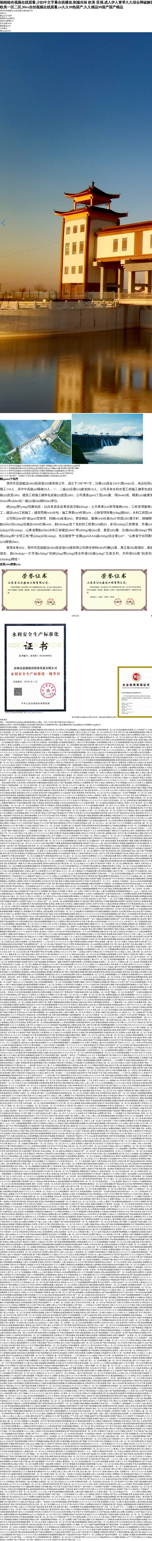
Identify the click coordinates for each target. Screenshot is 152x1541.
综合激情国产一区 (131, 992)
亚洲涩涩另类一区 (43, 977)
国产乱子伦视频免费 (62, 1040)
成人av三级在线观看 (91, 1020)
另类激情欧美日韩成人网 (29, 861)
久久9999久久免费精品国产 (94, 894)
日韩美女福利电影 (94, 1017)
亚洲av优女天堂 (29, 800)
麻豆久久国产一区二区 (91, 810)
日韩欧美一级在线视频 (48, 742)
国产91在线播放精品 (12, 1017)
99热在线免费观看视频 (42, 921)
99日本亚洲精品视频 (123, 874)
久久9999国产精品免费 (88, 866)
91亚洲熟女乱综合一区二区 (61, 1048)
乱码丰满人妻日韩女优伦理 (118, 788)
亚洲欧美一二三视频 (110, 1002)
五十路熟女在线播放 (74, 861)
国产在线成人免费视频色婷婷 (14, 768)
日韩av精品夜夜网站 (126, 1010)
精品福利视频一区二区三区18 (27, 924)
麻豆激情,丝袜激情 (118, 785)
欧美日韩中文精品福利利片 (49, 793)
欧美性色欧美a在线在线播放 (127, 760)
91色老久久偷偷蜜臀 (56, 1045)
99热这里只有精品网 (20, 906)
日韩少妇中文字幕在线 (85, 876)
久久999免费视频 (59, 765)
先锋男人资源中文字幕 (89, 1169)
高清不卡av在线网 (92, 909)
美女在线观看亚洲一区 (108, 1151)
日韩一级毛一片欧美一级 (26, 1040)
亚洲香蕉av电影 (145, 1159)
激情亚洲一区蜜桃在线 (13, 929)
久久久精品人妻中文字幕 (21, 760)
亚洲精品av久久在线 (47, 1030)
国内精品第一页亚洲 (64, 1136)
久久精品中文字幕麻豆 (46, 995)
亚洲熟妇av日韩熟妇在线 (38, 763)
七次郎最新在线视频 (90, 962)
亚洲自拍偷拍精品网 (51, 1022)
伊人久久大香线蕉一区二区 (116, 775)
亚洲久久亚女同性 (18, 783)
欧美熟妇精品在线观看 (119, 1166)
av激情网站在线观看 (136, 768)
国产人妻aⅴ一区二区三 (37, 1007)
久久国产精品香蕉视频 (54, 947)
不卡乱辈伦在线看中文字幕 (40, 884)
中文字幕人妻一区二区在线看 (109, 747)
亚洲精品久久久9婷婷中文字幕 (40, 1149)
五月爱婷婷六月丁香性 (29, 969)
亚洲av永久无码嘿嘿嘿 (35, 974)
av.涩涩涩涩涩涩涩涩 (143, 997)
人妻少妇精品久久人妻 (98, 808)
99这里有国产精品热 (31, 823)
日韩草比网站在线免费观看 (122, 821)
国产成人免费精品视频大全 (109, 995)
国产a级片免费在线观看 (131, 747)
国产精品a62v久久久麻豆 (34, 937)
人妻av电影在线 (60, 1020)
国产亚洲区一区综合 (134, 949)
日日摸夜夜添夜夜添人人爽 (69, 742)
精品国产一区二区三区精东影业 (12, 780)
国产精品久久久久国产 (116, 982)
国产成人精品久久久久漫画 (116, 1055)
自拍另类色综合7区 (13, 1151)
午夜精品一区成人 (67, 816)
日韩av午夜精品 (38, 803)
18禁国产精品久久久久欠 (74, 909)
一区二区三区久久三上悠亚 (64, 1144)
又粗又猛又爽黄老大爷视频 (114, 843)
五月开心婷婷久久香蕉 (126, 954)
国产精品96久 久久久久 (83, 1010)
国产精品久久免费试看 (117, 763)
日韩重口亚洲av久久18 (55, 1007)
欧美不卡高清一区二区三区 (111, 863)
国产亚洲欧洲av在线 (126, 868)
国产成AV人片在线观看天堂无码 (131, 914)
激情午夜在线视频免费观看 (40, 1133)
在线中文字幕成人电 (34, 932)
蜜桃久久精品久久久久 (13, 823)
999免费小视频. (78, 982)
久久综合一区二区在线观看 (54, 886)
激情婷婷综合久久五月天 (21, 1075)
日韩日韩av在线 (130, 1038)
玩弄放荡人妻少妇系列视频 (68, 1121)
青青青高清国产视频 (125, 841)
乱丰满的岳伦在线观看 (111, 765)
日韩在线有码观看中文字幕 (87, 1174)
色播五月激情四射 (130, 1075)
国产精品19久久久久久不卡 (61, 800)
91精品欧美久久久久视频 (21, 876)
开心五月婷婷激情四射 (87, 937)
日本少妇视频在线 (65, 757)
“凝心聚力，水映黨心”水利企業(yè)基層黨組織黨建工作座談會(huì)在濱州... (38, 476)
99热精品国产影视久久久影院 (24, 755)
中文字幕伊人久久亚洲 (90, 1012)
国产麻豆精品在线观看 (61, 884)
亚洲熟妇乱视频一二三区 (82, 1080)
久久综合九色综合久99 (99, 752)
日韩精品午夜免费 (122, 916)
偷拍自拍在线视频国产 (42, 750)
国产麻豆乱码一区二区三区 (68, 863)
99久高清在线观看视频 (107, 939)
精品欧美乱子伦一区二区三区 (69, 780)
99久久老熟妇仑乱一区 (116, 793)
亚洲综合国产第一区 (34, 1022)
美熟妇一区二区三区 (122, 1103)
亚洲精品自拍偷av (87, 934)
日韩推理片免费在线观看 (71, 962)
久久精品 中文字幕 (59, 1027)
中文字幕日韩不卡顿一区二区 (43, 841)
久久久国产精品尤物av (26, 954)
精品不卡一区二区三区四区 (25, 740)
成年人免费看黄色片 (138, 831)
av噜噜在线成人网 (131, 899)
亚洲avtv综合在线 (30, 879)
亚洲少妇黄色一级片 (144, 947)
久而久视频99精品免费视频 (132, 977)
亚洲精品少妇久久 (35, 886)
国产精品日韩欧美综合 (124, 1048)
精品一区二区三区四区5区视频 (133, 745)
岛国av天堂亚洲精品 (134, 790)
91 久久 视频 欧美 (9, 954)
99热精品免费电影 (120, 826)
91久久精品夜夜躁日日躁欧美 (134, 1096)
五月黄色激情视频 (122, 1053)
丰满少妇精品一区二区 (17, 1038)
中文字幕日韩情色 (127, 997)
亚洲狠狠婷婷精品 (123, 891)
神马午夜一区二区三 (38, 785)
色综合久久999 (87, 833)
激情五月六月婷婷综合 (121, 831)
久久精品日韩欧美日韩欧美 (114, 904)
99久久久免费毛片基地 (61, 921)
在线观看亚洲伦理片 (49, 866)
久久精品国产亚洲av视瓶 (45, 1070)
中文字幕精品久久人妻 (72, 818)
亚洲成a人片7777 (49, 810)
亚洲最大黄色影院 (53, 972)
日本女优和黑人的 (139, 937)
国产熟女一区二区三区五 (65, 740)
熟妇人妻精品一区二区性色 (72, 775)
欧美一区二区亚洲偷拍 (70, 745)
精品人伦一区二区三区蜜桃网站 (52, 861)
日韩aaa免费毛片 (142, 805)
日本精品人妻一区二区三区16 (106, 1063)
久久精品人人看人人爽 (136, 775)
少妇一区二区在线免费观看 (28, 805)
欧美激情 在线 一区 (36, 775)
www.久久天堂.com (105, 790)
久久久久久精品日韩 (91, 985)
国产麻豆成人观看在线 (69, 1126)
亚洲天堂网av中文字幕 (13, 821)
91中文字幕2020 (32, 742)
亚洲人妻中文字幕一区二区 (57, 1060)
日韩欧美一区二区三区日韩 (103, 1015)
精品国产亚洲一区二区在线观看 (50, 1111)
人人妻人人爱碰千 (76, 1060)
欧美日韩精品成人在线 (63, 1085)
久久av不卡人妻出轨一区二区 (80, 785)
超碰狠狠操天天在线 (134, 843)
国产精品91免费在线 (8, 1012)
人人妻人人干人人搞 (69, 937)
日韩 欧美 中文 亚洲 (68, 1174)
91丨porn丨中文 (9, 1123)
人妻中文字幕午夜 (93, 1025)
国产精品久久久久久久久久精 (136, 1133)
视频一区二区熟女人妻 (132, 1070)
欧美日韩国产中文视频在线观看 (44, 798)
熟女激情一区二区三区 (87, 1070)
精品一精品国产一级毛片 (65, 1055)
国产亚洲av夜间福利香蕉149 (23, 808)
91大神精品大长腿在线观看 (83, 1141)
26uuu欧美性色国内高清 (98, 1136)
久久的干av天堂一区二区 (19, 1176)
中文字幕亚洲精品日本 (24, 921)
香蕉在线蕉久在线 (86, 1005)
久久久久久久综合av (86, 1126)
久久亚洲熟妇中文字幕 (9, 747)
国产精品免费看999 (102, 876)
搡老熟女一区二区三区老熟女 (89, 1156)
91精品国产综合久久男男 (99, 778)
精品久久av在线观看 (63, 1032)
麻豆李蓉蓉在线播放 (79, 942)
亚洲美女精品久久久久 (33, 868)
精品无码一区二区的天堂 (54, 909)
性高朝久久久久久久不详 (141, 1078)
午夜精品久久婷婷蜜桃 (22, 911)
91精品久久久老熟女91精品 (58, 1123)
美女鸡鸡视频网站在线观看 (109, 886)
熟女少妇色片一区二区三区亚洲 (15, 775)
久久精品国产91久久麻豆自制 (91, 896)
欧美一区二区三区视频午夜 (18, 904)
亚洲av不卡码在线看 (105, 1103)
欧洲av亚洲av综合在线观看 (60, 737)
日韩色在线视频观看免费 (92, 818)
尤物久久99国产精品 (21, 1131)
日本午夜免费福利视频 (63, 1068)
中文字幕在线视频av (88, 742)
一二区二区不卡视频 (115, 899)
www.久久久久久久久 (65, 1108)
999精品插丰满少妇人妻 (26, 1027)
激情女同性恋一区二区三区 (110, 1171)
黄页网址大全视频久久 (41, 927)
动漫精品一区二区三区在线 (110, 977)
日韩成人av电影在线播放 (128, 929)
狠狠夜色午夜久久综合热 (107, 1131)
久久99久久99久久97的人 (49, 924)
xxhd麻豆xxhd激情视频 (9, 899)
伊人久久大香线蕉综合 (78, 795)
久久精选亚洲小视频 (83, 816)
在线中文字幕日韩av (81, 800)
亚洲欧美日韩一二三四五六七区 (54, 899)
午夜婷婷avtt (42, 879)
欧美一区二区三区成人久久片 (114, 795)
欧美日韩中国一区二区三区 (57, 785)
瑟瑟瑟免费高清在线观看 (69, 831)
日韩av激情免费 (136, 980)
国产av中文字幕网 (138, 874)
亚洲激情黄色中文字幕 (46, 1035)
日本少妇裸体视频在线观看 (64, 914)
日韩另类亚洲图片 (104, 831)
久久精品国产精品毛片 (22, 841)
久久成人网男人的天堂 (136, 752)
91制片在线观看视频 (36, 848)
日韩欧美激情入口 (60, 755)
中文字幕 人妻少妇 (140, 1111)
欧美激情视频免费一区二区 (121, 959)
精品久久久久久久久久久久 (138, 1055)
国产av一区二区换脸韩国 (137, 921)
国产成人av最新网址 (10, 1048)
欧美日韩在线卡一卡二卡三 (71, 1161)
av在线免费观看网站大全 (27, 788)
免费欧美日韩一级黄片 (131, 863)
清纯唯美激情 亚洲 (118, 1088)
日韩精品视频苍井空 (122, 1176)
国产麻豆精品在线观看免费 (29, 1159)
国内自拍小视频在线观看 (47, 853)
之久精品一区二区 (121, 866)
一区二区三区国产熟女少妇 (42, 1068)
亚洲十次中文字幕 (119, 833)
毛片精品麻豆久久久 (55, 1169)
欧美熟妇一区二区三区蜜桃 (20, 1002)
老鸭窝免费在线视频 (77, 1123)
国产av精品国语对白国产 (34, 1098)
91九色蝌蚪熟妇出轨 (48, 967)
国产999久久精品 (42, 770)
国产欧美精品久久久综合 (19, 939)
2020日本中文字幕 (116, 1040)
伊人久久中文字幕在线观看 (63, 732)
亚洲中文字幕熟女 (23, 765)
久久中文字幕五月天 (123, 1025)
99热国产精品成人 (65, 959)
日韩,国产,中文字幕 (7, 1032)
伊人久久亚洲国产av (126, 1151)
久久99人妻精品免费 (77, 1050)
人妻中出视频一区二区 (135, 750)
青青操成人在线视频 (132, 1040)
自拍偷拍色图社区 (15, 1045)
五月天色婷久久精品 (117, 735)
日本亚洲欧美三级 (44, 1015)
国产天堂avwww (104, 750)
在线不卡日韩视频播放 (98, 1106)
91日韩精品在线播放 (49, 1159)
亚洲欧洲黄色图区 (7, 1166)
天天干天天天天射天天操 (92, 1154)
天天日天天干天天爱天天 (68, 1005)
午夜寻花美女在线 (41, 1000)
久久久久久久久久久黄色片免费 (46, 833)
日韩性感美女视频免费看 (135, 879)
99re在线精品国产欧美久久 (68, 853)
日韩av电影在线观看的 (114, 1075)
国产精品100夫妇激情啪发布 (38, 737)
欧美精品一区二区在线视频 (10, 866)
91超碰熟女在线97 (100, 763)
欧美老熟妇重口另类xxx (72, 974)
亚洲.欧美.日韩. (114, 851)
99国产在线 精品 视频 (12, 735)
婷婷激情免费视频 (30, 985)
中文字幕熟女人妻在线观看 (42, 911)
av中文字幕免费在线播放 (136, 1085)
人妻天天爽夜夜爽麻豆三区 (81, 821)
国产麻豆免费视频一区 (39, 1012)
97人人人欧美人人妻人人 (108, 828)
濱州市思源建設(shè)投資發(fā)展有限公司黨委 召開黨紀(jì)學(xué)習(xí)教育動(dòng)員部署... (45, 466)
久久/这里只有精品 (62, 821)
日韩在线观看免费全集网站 (68, 896)
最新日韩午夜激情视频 (27, 1053)
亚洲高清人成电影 (15, 881)
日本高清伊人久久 (45, 871)
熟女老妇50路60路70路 (89, 745)
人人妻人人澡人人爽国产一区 (41, 939)
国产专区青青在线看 (30, 735)
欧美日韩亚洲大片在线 (89, 853)
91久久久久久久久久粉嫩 (142, 1025)
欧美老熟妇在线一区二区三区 (70, 1093)
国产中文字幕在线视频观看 (16, 1126)
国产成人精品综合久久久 (78, 778)
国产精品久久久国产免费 (21, 1113)
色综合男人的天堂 (10, 853)
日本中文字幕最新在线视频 (96, 982)
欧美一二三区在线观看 (67, 1073)
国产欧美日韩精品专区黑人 (123, 757)
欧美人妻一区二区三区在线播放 (105, 1010)
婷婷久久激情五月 (32, 828)
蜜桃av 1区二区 (71, 750)
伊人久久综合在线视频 (77, 1128)
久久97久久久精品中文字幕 (138, 1022)
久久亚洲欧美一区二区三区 (25, 1085)
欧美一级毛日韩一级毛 (11, 977)
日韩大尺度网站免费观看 (125, 924)
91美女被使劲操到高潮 (39, 904)
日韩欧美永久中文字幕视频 (115, 783)
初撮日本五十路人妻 (108, 932)
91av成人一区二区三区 (72, 856)
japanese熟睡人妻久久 (133, 773)
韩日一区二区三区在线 (98, 1146)
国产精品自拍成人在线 (96, 927)
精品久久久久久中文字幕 (121, 937)
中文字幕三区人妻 (121, 732)
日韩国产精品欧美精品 (63, 808)
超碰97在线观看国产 (49, 874)
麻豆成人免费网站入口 (46, 740)
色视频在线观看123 (128, 770)
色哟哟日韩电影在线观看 (17, 962)
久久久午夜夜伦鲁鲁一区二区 (90, 803)
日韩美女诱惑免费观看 (133, 1017)
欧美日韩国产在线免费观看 (16, 737)
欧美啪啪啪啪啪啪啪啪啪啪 (104, 760)
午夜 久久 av (11, 836)
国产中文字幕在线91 (117, 879)
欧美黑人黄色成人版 (137, 1166)
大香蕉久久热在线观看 (32, 1156)
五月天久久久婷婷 (134, 783)
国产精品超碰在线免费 (96, 1133)
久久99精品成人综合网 (123, 1126)
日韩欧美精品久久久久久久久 (48, 957)
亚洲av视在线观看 (23, 836)
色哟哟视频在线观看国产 (31, 959)
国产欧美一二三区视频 (113, 1113)
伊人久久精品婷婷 (100, 788)
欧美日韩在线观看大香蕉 (95, 768)
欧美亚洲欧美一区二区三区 (44, 1080)
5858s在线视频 (37, 1161)
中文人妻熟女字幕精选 (122, 1091)
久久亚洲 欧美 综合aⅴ (41, 949)
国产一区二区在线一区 (136, 889)
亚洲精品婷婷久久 (119, 1005)
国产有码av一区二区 (23, 1166)
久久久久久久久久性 (63, 1017)
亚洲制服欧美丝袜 (136, 808)
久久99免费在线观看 (129, 894)
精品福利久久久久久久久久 (121, 876)
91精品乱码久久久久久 (140, 1141)
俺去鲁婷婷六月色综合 (140, 1103)
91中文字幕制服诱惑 (56, 879)
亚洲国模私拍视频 (108, 1116)
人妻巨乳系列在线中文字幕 (27, 773)
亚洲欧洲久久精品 (23, 894)
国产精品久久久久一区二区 (63, 871)
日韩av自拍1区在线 (44, 1027)
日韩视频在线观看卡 (84, 740)
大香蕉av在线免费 (19, 1118)
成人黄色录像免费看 (29, 816)
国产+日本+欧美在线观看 (106, 841)
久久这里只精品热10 (40, 1113)
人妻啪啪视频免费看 (23, 1123)
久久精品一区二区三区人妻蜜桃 (25, 964)
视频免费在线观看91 (31, 818)
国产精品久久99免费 (57, 891)
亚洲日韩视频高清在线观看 (56, 1128)
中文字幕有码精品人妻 (13, 1156)
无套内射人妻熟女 (89, 1131)
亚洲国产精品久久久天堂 (24, 914)
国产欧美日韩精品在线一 (72, 932)
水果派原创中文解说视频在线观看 (39, 783)
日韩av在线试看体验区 (20, 1133)
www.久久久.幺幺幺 (65, 874)
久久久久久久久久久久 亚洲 (76, 1045)
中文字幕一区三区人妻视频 (69, 1103)
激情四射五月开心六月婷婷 (27, 793)
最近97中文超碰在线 (139, 871)
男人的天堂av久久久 (80, 808)
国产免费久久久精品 (24, 826)
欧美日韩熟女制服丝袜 (135, 1060)
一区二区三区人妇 (112, 755)
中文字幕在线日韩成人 (132, 1113)
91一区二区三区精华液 (83, 1053)
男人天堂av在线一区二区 (99, 1166)
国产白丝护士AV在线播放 (49, 735)
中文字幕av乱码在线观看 (32, 863)
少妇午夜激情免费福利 (99, 1022)
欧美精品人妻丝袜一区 (18, 1101)
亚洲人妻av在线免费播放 (14, 778)
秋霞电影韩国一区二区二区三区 (16, 1060)
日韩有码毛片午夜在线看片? (68, 858)
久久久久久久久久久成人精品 (89, 1038)
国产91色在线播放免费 (22, 803)
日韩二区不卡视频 (53, 836)
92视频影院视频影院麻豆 (21, 798)
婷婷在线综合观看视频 (79, 884)
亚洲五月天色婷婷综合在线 (61, 990)
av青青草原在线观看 (136, 987)
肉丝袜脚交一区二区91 (89, 886)
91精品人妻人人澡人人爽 (66, 1030)
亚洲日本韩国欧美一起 (92, 770)
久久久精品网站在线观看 (14, 851)
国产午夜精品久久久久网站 (109, 1174)
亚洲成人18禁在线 (55, 763)
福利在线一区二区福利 (11, 1080)
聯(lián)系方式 (5, 31)
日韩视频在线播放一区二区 (131, 846)
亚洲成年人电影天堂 (140, 1108)
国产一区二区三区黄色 (127, 1093)
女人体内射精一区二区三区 (11, 732)
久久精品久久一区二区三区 (109, 836)
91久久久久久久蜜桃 (141, 964)
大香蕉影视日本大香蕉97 (111, 1156)
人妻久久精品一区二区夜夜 (70, 1164)
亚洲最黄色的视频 (131, 896)
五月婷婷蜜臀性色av (43, 997)
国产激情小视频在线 (12, 831)
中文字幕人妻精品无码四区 (108, 997)
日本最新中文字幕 (29, 1035)
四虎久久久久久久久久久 (53, 1131)
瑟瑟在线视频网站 (128, 995)
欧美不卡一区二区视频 (70, 957)
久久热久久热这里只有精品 (135, 1007)
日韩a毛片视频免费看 (88, 957)
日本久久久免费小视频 (66, 798)
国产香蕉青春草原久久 (91, 868)
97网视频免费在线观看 (117, 949)
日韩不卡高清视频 (94, 1002)
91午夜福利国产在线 (36, 1126)
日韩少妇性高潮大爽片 (45, 1017)
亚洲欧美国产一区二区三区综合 (40, 1144)
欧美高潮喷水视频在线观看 (113, 1101)
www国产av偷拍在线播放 (12, 985)
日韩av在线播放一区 (23, 942)
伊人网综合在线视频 (79, 773)
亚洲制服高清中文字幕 (110, 1027)
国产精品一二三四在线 (72, 1111)
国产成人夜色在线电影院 (58, 838)
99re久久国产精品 (105, 889)
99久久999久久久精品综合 (128, 1159)
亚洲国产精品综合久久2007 (30, 1005)
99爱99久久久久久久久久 (58, 1000)
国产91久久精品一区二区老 (69, 1058)
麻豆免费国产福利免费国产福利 (105, 929)
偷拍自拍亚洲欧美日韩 (117, 752)
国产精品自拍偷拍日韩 (139, 1045)
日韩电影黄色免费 (46, 1083)
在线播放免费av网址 (30, 732)
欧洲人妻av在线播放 (18, 891)
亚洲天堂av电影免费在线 (63, 1083)
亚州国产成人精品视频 (81, 1091)
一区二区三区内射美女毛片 (48, 788)
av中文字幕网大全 (30, 1111)
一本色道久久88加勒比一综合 (122, 881)
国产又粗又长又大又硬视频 (37, 891)
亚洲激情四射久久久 (53, 919)
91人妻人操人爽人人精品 (43, 1020)
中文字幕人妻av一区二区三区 (67, 995)
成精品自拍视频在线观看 (106, 919)
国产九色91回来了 (106, 1121)
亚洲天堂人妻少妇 (101, 1141)
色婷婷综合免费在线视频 (126, 939)
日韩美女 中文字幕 (15, 1058)
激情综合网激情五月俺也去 (113, 803)
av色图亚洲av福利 (55, 1012)
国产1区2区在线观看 (126, 909)
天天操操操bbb (113, 1118)
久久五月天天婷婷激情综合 (68, 866)
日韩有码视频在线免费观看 (87, 1030)
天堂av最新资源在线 (74, 770)
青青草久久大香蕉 (18, 1169)
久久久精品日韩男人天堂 (104, 964)
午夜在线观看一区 (137, 1176)
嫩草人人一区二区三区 (66, 969)
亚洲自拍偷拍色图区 (106, 1149)
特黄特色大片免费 (102, 901)
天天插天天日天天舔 (101, 740)
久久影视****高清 (131, 1050)
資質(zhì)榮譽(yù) (6, 21)
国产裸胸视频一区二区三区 (136, 793)
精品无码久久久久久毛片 (63, 1053)
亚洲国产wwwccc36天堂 (58, 760)
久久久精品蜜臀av (121, 1149)
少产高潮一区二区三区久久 (15, 1106)
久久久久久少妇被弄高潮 (31, 745)
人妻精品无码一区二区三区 (112, 1038)
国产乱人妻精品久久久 (134, 1073)
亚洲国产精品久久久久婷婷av (31, 901)
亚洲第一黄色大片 (104, 937)
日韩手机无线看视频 (117, 1136)
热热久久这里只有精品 (128, 1063)
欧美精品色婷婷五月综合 (63, 1088)
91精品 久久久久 (45, 732)
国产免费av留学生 (43, 800)
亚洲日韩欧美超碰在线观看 (92, 1164)
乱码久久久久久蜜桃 (95, 737)
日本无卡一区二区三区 (84, 851)
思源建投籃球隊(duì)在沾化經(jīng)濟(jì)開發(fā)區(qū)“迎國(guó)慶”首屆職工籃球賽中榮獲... (44, 468)
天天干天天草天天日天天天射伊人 (23, 957)
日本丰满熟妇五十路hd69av (33, 1154)
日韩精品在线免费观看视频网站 (15, 1007)
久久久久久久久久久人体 (117, 921)
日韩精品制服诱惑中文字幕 (68, 934)
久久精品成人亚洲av (45, 1085)
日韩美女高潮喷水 (128, 947)
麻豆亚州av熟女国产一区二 (84, 919)
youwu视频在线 (67, 919)
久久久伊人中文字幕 (16, 828)
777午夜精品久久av (83, 1055)
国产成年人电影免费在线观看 (73, 972)
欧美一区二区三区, (13, 790)
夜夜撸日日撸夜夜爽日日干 (132, 974)
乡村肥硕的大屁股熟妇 (20, 972)
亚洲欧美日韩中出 (71, 848)
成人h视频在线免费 (105, 866)
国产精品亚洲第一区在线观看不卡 (21, 1121)
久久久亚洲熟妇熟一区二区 (78, 755)
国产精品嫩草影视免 (99, 969)
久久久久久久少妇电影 (100, 1078)
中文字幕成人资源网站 (107, 798)
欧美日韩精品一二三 (116, 1073)
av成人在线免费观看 (110, 1154)
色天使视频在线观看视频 (106, 954)
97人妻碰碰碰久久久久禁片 (79, 1043)
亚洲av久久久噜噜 (7, 1010)
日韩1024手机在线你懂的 (138, 1000)
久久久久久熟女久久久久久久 (115, 780)
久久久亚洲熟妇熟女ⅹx (102, 785)
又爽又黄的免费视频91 (60, 1015)
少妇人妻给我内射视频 (24, 990)
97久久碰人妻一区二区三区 (130, 1118)
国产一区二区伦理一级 (53, 901)
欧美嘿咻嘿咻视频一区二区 (64, 939)
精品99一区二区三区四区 (119, 1045)
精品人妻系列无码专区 (46, 1010)
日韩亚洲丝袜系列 (82, 1022)
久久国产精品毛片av (119, 1000)
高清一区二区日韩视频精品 (137, 785)
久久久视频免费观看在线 (60, 1065)
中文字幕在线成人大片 (115, 1133)
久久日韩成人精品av (31, 929)
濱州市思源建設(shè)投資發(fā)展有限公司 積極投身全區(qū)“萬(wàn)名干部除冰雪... (41, 473)
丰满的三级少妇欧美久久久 (111, 1012)
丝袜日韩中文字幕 (44, 747)
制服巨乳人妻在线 (20, 1043)
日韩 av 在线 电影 (144, 1144)
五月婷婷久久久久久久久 (90, 858)
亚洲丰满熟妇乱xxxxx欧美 (110, 846)
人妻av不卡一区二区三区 (100, 959)
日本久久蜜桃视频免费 (13, 818)
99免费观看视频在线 (88, 1176)
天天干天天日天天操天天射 (48, 816)
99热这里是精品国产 (53, 937)
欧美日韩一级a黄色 (106, 1169)
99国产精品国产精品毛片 (62, 747)
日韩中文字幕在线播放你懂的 (80, 838)
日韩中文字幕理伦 (78, 1101)
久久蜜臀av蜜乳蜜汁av (35, 919)
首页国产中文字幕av (100, 1073)
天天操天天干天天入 (129, 818)
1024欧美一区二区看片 (96, 773)
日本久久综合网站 (52, 1098)
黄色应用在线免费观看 (49, 1058)
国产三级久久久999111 (48, 773)
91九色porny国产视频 (125, 798)
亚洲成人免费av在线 (56, 904)
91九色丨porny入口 (33, 780)
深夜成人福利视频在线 (115, 773)
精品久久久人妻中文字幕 (90, 863)
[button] (3, 223)
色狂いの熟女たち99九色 (52, 932)
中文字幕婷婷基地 (63, 1075)
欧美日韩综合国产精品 (44, 914)
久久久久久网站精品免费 (106, 856)
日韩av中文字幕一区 (129, 886)
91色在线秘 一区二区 (31, 1103)
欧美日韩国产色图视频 (74, 949)
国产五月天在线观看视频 (89, 813)
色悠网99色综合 (16, 1164)
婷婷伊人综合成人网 (60, 1133)
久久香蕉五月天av (50, 896)
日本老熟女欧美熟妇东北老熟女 (101, 916)
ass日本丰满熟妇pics (91, 846)
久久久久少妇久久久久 (82, 1048)
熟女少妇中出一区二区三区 (46, 1121)
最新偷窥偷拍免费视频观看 (71, 843)
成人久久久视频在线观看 (94, 1065)
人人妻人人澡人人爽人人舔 (89, 1116)
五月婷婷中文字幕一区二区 (120, 1141)
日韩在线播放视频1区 (103, 757)
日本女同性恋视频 (104, 871)
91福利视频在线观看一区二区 (69, 828)
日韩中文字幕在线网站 (32, 881)
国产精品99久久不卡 (80, 1136)
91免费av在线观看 (36, 906)
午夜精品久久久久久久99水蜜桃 (80, 760)
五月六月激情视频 (46, 1088)
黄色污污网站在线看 (125, 856)
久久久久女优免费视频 (64, 841)
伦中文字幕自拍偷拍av (126, 858)
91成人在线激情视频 (11, 871)
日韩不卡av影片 (99, 1080)
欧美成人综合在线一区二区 (13, 967)
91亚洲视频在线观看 (132, 969)
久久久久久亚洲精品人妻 (19, 1025)
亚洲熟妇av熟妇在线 (68, 924)
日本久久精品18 (119, 790)
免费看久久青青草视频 (15, 813)
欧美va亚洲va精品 (141, 740)
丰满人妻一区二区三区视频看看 (66, 1171)
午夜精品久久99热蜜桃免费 (85, 871)
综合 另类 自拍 (132, 795)
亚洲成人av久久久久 (128, 1027)
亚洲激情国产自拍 (128, 765)
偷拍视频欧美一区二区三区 (93, 974)
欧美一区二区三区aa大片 (128, 828)
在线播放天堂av (57, 997)
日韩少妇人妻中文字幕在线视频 (109, 1070)
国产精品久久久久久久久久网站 (44, 876)
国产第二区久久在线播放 (129, 1154)
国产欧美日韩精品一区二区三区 (69, 810)
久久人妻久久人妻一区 (89, 1121)
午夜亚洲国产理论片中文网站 (41, 952)
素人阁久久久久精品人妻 (10, 1055)
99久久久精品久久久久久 (40, 1025)
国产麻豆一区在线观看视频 (92, 987)
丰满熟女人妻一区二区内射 (129, 962)
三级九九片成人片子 (83, 732)
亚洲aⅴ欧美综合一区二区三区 (56, 778)
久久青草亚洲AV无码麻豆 (72, 985)
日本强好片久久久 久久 (80, 805)
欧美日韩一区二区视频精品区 (88, 906)
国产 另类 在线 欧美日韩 (47, 757)
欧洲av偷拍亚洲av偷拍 (107, 1030)
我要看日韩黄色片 (75, 1027)
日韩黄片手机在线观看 (96, 942)
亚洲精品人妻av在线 (108, 858)
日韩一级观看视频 (74, 765)
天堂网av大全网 (125, 1032)
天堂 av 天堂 (46, 752)
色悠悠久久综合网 (118, 911)
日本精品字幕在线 (57, 949)
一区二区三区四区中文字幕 (59, 1106)
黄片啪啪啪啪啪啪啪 (131, 861)
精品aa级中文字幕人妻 (113, 1065)
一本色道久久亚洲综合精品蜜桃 (84, 747)
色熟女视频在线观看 (89, 1103)
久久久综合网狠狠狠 (91, 932)
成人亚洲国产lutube (27, 1070)
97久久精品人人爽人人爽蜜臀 (92, 1058)
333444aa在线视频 (136, 866)
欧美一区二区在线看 (114, 990)
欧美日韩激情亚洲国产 (72, 987)
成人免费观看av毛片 (143, 924)
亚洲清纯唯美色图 (104, 1111)
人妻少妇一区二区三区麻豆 (74, 768)
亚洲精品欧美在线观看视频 (52, 980)
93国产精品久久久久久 (44, 808)
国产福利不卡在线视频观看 (61, 1141)
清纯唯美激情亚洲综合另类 (83, 757)
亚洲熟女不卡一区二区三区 (114, 737)
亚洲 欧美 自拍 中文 (108, 813)
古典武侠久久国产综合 (97, 899)
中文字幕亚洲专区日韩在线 (81, 1096)
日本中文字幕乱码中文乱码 (109, 745)
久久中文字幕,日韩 (44, 755)
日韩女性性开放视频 (47, 1136)
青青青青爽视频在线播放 (134, 1101)
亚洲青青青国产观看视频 (34, 947)
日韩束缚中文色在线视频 (54, 1154)
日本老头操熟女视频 (25, 1000)
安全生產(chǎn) (6, 23)
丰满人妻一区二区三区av (115, 1035)
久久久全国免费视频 (66, 851)
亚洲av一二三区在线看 (65, 929)
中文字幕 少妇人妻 (117, 944)
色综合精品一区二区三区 (86, 954)
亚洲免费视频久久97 (113, 974)
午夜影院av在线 (77, 1065)
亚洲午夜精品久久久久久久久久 (25, 934)
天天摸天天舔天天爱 (133, 1136)
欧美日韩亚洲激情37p (103, 826)
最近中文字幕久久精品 (135, 737)
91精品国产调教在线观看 (122, 1111)
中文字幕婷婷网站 (85, 763)
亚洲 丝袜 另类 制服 (130, 972)
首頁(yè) (3, 13)
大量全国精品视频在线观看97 (85, 874)
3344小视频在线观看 (103, 848)
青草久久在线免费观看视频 (16, 848)
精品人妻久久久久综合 (115, 1007)
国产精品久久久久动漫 (48, 934)
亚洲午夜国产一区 (32, 851)
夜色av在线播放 (14, 745)
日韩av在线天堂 (29, 821)
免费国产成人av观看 (12, 959)
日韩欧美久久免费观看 (81, 783)
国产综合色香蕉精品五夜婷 (137, 838)
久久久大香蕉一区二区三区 (124, 805)
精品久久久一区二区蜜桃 (132, 1012)
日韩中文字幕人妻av (92, 891)
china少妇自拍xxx (118, 750)
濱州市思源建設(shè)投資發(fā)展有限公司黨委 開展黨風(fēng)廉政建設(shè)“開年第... (42, 471)
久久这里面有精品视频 (23, 949)
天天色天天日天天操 (50, 881)
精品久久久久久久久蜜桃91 (112, 1017)
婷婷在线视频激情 (143, 858)
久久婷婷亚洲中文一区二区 (96, 1050)
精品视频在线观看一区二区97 (101, 805)
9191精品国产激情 (87, 901)
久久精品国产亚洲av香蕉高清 (72, 793)
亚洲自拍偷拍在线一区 (102, 821)
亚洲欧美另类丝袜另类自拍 (125, 884)
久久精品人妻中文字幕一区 (46, 1073)
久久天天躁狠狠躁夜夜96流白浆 (124, 742)
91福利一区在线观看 (129, 1174)
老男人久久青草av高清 (48, 851)
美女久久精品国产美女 (83, 929)
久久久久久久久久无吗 (98, 800)
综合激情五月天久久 (124, 1116)
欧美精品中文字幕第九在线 (98, 1045)
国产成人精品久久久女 (79, 1106)
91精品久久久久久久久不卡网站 (68, 889)
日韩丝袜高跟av (21, 763)
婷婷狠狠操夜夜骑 (96, 1032)
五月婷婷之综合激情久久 (126, 932)
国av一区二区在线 (79, 737)
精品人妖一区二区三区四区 (111, 810)
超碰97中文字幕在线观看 (45, 1055)
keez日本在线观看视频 (143, 881)
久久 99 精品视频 (98, 1055)
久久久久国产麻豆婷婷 (48, 823)
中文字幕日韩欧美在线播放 (120, 1078)
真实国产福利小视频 (138, 788)
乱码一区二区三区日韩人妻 (18, 952)
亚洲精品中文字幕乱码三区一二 (16, 1065)
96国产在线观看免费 (94, 1101)
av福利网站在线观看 (101, 944)
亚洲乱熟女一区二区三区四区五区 (125, 1098)
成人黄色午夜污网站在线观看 (19, 1068)
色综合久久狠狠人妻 (80, 1032)
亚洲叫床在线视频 (52, 803)
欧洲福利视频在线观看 (93, 1060)
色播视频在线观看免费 (26, 795)
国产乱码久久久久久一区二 (125, 1043)
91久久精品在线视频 (103, 1098)
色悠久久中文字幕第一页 (66, 967)
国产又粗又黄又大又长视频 (84, 841)
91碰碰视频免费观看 (89, 889)
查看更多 (3, 720)
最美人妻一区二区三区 (35, 1038)
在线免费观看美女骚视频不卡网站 (32, 1128)
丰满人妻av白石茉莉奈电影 (96, 921)
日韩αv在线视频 (58, 750)
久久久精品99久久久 (52, 1161)
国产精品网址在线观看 (11, 1138)
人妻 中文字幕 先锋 (105, 853)
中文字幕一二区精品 (77, 952)
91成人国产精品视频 (8, 1078)
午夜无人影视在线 (115, 1106)
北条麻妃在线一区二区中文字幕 (69, 846)
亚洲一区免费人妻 (63, 826)
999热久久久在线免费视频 (72, 894)
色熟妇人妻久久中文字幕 (78, 899)
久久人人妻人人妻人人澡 (34, 778)
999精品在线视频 (12, 1070)
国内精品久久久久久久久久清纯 (62, 954)
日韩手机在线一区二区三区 (95, 793)
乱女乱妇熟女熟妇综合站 (51, 745)
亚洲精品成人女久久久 (54, 974)
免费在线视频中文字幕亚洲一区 (101, 884)
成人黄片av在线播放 (38, 1060)
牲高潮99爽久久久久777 (15, 932)
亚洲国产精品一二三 (14, 980)
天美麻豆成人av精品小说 (136, 763)
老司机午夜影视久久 (57, 770)
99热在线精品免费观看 (96, 990)
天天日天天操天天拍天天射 (98, 1085)
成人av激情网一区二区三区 (31, 1050)
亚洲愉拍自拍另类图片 (66, 1159)
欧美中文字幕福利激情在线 (69, 790)
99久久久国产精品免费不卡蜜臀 (47, 843)
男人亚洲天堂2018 (43, 1048)
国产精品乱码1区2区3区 (125, 813)
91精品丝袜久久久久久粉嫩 (122, 816)
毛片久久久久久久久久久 (60, 942)
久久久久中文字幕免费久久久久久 (90, 967)
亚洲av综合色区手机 (45, 1040)
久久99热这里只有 (109, 952)
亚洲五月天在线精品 (18, 1022)
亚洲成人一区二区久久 (108, 962)
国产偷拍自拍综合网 (23, 846)
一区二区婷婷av (77, 1040)
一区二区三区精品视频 (63, 982)
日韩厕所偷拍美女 (52, 1126)
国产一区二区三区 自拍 (44, 944)
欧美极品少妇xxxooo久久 (21, 1171)
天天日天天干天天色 (55, 1146)
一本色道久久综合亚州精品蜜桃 (18, 992)
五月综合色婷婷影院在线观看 (121, 740)
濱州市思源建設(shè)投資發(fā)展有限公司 (16, 11)
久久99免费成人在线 (129, 823)
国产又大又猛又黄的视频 (88, 750)
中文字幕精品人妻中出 (132, 810)
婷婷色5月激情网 (140, 856)
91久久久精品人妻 (39, 1096)
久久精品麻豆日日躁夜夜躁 (83, 911)
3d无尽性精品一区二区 (117, 800)
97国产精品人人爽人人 (48, 969)
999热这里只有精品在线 (26, 1015)
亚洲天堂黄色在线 (113, 894)
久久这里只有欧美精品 (111, 818)
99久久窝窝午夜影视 (84, 735)
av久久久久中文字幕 (96, 1075)
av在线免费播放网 (83, 969)
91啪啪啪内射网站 (7, 750)
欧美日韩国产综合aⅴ (26, 916)
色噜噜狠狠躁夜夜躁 (137, 732)
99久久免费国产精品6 (68, 1038)
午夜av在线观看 (57, 977)
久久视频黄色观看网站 (29, 1030)
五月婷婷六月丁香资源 (61, 992)
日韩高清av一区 (125, 1108)
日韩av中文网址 (17, 937)
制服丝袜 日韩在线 (51, 790)
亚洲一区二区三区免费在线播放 (44, 846)
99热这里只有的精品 (135, 848)
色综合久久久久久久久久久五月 (88, 914)
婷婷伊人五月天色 (15, 1154)
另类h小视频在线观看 (105, 957)
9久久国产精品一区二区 (45, 821)
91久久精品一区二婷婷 (89, 836)
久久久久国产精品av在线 (36, 768)
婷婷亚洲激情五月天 (36, 1174)
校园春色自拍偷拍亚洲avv (25, 1116)
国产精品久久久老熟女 (27, 995)
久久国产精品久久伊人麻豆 (22, 833)
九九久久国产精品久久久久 (94, 775)
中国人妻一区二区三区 (92, 1027)
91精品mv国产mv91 (115, 1146)
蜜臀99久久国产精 (100, 851)
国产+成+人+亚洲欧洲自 (54, 1118)
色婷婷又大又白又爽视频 (30, 874)
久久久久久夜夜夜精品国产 (59, 1101)
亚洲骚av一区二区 (10, 805)
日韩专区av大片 (9, 826)
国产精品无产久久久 (88, 831)
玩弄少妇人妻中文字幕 (104, 1126)
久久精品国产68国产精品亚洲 (27, 1032)
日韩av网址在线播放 (105, 1176)
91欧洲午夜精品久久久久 (20, 1146)
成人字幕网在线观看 (131, 1058)
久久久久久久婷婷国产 (70, 836)
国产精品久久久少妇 (117, 1085)
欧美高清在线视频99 (130, 1156)
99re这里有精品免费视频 (95, 1123)
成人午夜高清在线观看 (102, 1005)
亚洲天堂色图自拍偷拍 (35, 987)
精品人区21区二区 (72, 886)
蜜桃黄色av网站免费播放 (101, 816)
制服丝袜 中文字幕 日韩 (61, 752)
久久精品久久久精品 (73, 1154)
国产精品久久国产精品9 (47, 813)
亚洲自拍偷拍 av (44, 1138)
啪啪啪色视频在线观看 (73, 977)
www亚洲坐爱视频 (87, 980)
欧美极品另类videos (71, 980)
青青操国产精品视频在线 (60, 1025)
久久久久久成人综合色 (122, 1083)
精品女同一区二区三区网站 (132, 1171)
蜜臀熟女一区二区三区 (133, 1146)
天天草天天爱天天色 (127, 1080)
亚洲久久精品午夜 (119, 1161)
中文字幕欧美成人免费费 (93, 1113)
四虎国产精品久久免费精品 (83, 1068)
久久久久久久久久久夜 (48, 828)
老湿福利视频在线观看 (27, 747)
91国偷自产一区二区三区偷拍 (49, 985)
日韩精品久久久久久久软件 (85, 1108)
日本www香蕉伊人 (94, 795)
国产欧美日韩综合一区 (18, 886)
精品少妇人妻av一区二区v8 (13, 896)
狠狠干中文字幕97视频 (131, 1128)
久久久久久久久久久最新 (84, 964)
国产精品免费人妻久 (43, 795)
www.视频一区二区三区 (88, 995)
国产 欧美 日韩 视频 (21, 884)
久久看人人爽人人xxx (138, 934)
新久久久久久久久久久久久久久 (55, 1050)
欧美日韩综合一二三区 (116, 838)
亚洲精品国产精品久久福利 (15, 742)
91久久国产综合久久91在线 (140, 1053)
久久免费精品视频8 (67, 735)
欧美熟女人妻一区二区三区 (91, 823)
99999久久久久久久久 (12, 1035)
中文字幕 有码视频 (97, 755)
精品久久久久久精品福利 (23, 982)
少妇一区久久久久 (27, 843)
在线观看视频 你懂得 (70, 901)
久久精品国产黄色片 (137, 778)
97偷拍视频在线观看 (11, 1005)
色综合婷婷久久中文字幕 (12, 1103)
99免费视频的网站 (107, 1025)
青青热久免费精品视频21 (111, 1128)
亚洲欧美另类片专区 (123, 1169)
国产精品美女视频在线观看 (70, 833)
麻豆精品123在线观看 (108, 1159)
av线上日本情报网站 (14, 800)
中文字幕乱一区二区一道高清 (26, 1088)
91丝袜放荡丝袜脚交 (114, 927)
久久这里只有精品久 (90, 828)
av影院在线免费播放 (62, 805)
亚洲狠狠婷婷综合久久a (110, 770)
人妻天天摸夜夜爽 (85, 788)
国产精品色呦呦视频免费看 (24, 770)
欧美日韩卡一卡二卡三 (101, 881)
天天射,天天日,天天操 (79, 1075)
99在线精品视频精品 (103, 911)
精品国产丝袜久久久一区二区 (44, 826)
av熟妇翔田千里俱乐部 (11, 816)
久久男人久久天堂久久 (33, 896)
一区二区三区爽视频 (94, 947)
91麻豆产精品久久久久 (78, 1000)
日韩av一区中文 (59, 1149)
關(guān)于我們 (6, 16)
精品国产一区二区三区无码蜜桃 (29, 810)
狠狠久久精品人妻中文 (28, 871)
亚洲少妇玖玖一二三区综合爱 (43, 1075)
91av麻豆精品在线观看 (37, 1043)
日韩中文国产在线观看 (111, 947)
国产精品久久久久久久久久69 (95, 1118)
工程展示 (3, 28)
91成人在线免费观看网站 (43, 982)
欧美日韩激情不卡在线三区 (86, 939)
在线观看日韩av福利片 (108, 1093)
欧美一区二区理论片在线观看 (130, 1002)
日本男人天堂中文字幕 (94, 904)
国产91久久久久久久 (60, 795)
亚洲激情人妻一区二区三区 (71, 868)
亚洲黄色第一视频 (15, 863)
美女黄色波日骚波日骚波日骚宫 (76, 879)
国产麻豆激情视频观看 (133, 967)
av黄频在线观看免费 (49, 780)
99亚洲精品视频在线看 (48, 1108)
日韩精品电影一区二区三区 (18, 785)
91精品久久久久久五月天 (92, 765)
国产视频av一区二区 (116, 992)
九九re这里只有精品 (86, 848)
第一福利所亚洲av (55, 894)
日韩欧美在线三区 (70, 763)
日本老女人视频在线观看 (75, 904)
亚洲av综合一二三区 (106, 874)
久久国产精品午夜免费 (103, 934)
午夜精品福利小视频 (55, 768)
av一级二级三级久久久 (111, 823)
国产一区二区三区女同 (22, 889)
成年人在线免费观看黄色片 (130, 755)
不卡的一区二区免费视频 (137, 826)
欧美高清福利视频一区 (80, 752)
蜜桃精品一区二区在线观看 (116, 768)
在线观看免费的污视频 (85, 924)
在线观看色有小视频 (128, 1068)
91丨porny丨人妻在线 (139, 891)
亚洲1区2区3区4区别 (40, 760)
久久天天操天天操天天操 (21, 1096)
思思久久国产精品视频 (24, 750)
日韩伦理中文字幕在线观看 (32, 790)
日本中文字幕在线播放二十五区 (35, 1045)
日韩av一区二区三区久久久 (48, 831)
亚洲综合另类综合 (133, 901)
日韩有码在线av (112, 1123)
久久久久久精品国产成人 (60, 927)
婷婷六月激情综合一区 (109, 909)
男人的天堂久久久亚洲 (102, 1144)
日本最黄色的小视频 (135, 833)
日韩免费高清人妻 (104, 742)
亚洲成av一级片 (16, 1111)
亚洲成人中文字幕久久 (118, 1022)
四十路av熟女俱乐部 (89, 790)
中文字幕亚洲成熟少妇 (135, 904)
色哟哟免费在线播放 (116, 1050)
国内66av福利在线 (50, 863)
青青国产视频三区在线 (99, 879)
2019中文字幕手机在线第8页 (30, 752)
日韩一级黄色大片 (25, 1091)
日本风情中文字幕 (100, 838)
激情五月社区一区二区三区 (101, 1091)
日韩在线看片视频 (108, 906)
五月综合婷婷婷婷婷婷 (69, 803)
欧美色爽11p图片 (9, 1073)
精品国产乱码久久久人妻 (93, 843)
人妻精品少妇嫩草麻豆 (26, 1078)
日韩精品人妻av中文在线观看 (102, 1043)
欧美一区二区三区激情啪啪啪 (115, 987)
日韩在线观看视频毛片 (49, 1103)
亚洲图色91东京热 (121, 853)
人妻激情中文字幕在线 (9, 856)
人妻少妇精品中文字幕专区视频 (107, 1068)
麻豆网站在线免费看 (53, 1176)
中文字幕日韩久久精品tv (119, 778)
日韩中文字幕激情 (46, 805)
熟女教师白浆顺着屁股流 (84, 1098)
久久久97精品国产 (18, 987)
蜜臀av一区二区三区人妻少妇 (93, 1035)
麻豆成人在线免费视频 (29, 1136)
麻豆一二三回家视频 (29, 831)
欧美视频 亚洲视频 (139, 1126)
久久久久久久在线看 (75, 1113)
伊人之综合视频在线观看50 (92, 780)
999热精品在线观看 (29, 757)
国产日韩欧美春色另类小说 (51, 856)
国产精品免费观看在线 (66, 1078)
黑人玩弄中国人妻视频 (102, 833)
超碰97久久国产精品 (79, 927)
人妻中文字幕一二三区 (121, 871)
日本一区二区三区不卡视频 (93, 861)
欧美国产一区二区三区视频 (29, 856)
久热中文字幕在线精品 (140, 1169)
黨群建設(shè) (5, 26)
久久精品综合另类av (100, 735)
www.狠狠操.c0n (112, 1080)
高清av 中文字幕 (131, 803)
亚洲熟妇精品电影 (120, 889)
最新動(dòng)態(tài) (7, 18)
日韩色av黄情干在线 (136, 942)
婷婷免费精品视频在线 (31, 866)
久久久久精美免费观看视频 (57, 1043)
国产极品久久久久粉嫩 (68, 788)
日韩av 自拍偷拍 (49, 1063)
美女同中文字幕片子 (83, 881)
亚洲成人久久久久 (61, 952)
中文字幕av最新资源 (142, 1121)
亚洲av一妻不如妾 (106, 1020)
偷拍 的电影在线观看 (51, 868)
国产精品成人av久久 (47, 964)
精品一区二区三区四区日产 (102, 732)
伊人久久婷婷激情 (37, 1176)
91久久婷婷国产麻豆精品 (23, 1020)
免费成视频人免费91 (109, 868)
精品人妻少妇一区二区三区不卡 (31, 909)
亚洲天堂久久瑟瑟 (119, 848)
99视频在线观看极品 (31, 1058)
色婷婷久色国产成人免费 (41, 1002)
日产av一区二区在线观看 (104, 924)
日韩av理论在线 (36, 1131)
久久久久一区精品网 (53, 775)
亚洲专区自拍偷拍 (10, 1091)
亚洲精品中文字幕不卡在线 (68, 813)
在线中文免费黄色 (133, 735)
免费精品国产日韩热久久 (89, 1171)
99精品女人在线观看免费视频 (43, 889)
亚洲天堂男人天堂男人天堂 (41, 765)
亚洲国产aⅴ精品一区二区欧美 (24, 1093)
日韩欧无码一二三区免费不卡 (113, 1060)
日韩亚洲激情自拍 (89, 1111)
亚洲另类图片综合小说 (130, 851)
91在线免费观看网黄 (49, 1005)
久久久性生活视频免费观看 (107, 1108)
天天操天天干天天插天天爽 (10, 757)
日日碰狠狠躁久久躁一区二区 (95, 949)
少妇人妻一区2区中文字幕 (117, 808)
